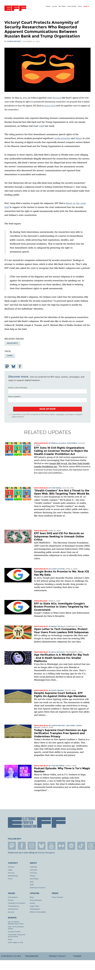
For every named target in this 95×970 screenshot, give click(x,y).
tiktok (81, 846)
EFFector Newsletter (38, 912)
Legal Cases (34, 906)
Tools (80, 6)
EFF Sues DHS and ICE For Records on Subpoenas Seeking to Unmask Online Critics (59, 536)
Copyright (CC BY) (11, 956)
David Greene (57, 690)
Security (11, 873)
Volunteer (33, 870)
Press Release (40, 531)
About (48, 6)
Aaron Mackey (14, 41)
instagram (32, 846)
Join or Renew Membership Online (16, 923)
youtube (51, 846)
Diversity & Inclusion (37, 887)
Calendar (33, 867)
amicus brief (49, 105)
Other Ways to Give (15, 942)
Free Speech (13, 897)
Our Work (62, 6)
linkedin (71, 846)
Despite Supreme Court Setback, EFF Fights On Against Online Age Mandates (60, 694)
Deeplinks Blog (41, 443)
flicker (61, 846)
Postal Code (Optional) (17, 387)
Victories (33, 873)
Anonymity (12, 343)
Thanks (77, 956)
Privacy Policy (57, 956)
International (13, 909)
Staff (31, 884)
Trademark (31, 956)
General (11, 867)
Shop (10, 939)
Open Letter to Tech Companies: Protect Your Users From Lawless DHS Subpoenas (61, 630)
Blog (32, 897)
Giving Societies (14, 931)
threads (91, 846)
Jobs (32, 881)
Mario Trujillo (58, 626)
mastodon (12, 846)
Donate (86, 6)
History (32, 876)
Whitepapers (35, 909)
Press (10, 879)
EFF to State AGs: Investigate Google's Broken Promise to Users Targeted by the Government (61, 606)
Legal (10, 870)
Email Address (14, 396)
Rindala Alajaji (58, 443)
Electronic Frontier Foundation (15, 8)
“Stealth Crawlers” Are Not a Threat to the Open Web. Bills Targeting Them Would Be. (62, 492)
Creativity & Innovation (16, 903)
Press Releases (36, 900)
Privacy (10, 900)
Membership (13, 876)
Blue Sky (42, 846)
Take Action (72, 6)
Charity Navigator (46, 852)
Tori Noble (72, 443)
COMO (10, 355)
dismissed (56, 98)
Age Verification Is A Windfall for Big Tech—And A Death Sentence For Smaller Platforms (61, 657)
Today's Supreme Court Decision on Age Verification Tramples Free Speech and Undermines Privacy (60, 733)
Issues (54, 6)
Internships (34, 879)
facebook (22, 846)
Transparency (13, 906)
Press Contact (57, 897)
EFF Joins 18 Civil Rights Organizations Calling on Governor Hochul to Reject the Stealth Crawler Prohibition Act (61, 451)
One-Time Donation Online (16, 927)
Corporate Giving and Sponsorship (16, 935)
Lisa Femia (70, 725)
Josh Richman (57, 766)
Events (32, 903)
